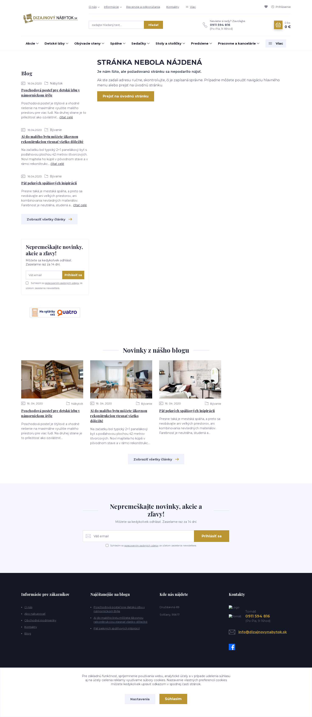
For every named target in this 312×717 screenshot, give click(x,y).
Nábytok (56, 83)
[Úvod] (50, 18)
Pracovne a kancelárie (237, 43)
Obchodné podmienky (40, 620)
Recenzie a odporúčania (143, 6)
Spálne (116, 43)
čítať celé (66, 117)
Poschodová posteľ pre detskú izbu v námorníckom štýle (50, 92)
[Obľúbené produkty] (266, 7)
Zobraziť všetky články (46, 219)
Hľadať (153, 25)
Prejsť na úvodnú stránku (126, 96)
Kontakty (172, 6)
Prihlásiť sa (73, 275)
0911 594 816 (220, 25)
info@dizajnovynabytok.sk (262, 632)
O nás (93, 6)
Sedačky (138, 43)
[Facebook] (233, 647)
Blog (27, 633)
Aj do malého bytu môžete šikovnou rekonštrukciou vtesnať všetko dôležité (52, 139)
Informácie (111, 6)
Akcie (30, 43)
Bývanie (55, 130)
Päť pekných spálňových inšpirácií (49, 183)
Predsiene (199, 43)
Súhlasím (173, 699)
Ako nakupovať (34, 613)
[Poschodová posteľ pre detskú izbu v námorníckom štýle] (52, 379)
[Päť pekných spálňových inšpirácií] (190, 379)
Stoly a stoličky (168, 43)
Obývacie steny (87, 43)
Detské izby (55, 43)
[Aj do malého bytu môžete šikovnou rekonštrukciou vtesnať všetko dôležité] (121, 379)
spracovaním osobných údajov (62, 283)
